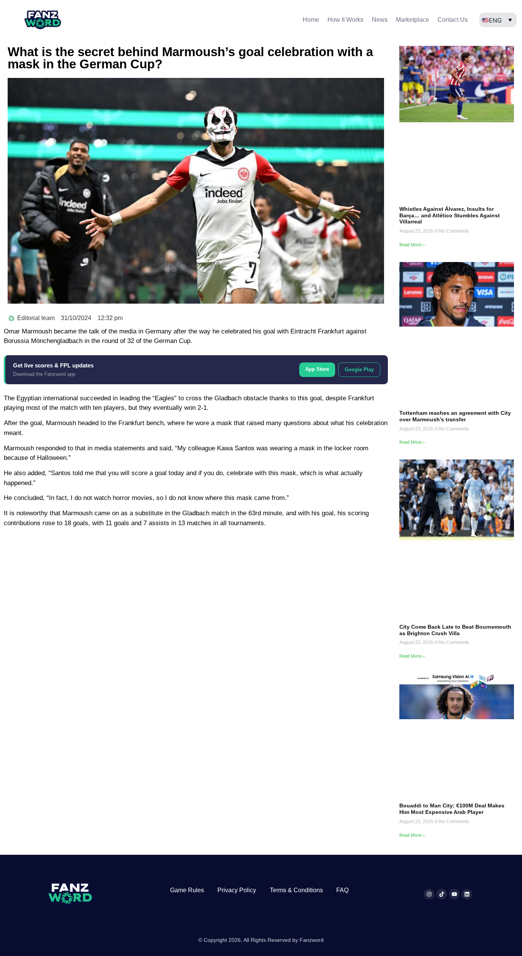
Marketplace (412, 19)
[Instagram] (429, 894)
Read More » (412, 244)
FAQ (342, 890)
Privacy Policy (236, 890)
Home (311, 19)
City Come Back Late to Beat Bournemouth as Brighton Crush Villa (455, 630)
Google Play (359, 369)
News (379, 19)
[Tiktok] (441, 894)
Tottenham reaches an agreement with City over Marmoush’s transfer (455, 416)
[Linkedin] (467, 894)
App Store (317, 369)
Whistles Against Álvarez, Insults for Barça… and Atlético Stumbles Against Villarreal (449, 215)
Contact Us (453, 19)
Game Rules (187, 890)
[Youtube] (454, 894)
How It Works (345, 19)
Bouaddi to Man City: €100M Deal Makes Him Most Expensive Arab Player (451, 808)
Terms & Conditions (296, 890)
